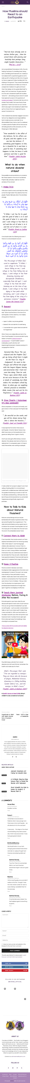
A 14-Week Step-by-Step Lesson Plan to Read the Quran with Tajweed (19, 781)
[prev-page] (3, 796)
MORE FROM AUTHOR (8, 767)
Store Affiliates (13, 1076)
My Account (5, 1074)
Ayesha (7, 21)
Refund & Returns (22, 1074)
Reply (9, 810)
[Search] (27, 2)
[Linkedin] (18, 25)
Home (3, 6)
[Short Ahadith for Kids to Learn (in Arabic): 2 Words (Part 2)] (6, 789)
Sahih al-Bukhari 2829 (17, 689)
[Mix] (26, 25)
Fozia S (10, 815)
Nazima (10, 876)
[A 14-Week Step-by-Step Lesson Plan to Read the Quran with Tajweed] (6, 781)
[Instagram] (12, 1068)
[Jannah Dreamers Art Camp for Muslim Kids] (6, 773)
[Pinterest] (11, 25)
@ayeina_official (15, 981)
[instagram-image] (5, 989)
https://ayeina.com (15, 739)
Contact (15, 1078)
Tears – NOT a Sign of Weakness (22, 715)
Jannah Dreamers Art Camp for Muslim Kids (18, 772)
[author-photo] (15, 734)
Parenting (4, 775)
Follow (25, 967)
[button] (3, 2)
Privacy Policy (5, 1076)
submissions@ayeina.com (18, 1056)
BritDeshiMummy (13, 843)
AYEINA (12, 1080)
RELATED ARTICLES (7, 765)
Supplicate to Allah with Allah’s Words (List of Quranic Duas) (8, 717)
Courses (15, 1074)
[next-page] (5, 796)
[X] (7, 25)
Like (26, 963)
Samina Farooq (14, 859)
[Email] (22, 25)
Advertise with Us (22, 1076)
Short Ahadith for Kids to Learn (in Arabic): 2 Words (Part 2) (19, 789)
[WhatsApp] (14, 25)
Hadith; (6, 689)
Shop (10, 1074)
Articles (3, 783)
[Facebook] (3, 25)
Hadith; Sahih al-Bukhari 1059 (18, 394)
